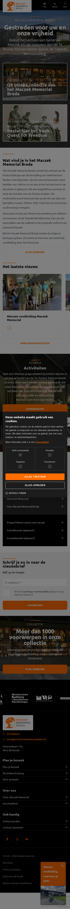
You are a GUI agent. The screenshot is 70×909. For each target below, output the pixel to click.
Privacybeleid (42, 442)
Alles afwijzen (35, 485)
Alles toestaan (35, 476)
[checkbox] (49, 455)
